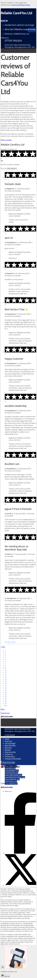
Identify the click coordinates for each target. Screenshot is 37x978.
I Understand (15, 5)
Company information (13, 759)
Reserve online (10, 752)
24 (6, 701)
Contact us (9, 754)
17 (6, 686)
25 (6, 703)
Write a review (6, 140)
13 (6, 677)
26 (6, 705)
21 (6, 694)
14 (6, 679)
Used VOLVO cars (11, 784)
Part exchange (10, 743)
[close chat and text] (3, 967)
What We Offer (10, 745)
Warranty (8, 748)
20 (6, 692)
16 (6, 683)
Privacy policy (10, 756)
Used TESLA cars (11, 781)
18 (6, 688)
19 (6, 690)
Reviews (8, 750)
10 (6, 670)
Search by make (8, 762)
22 (6, 697)
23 (6, 699)
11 (6, 672)
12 (6, 675)
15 (6, 681)
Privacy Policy (25, 5)
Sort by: (4, 168)
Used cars (8, 741)
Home (7, 739)
